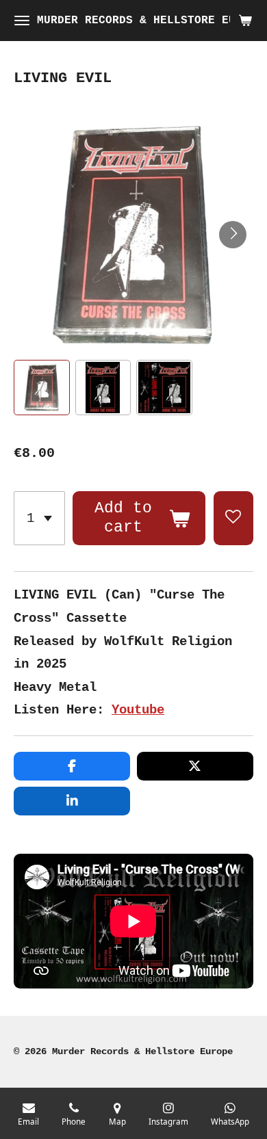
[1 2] (39, 518)
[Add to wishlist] (233, 518)
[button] (42, 388)
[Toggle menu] (22, 20)
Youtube (138, 710)
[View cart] (245, 20)
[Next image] (232, 234)
